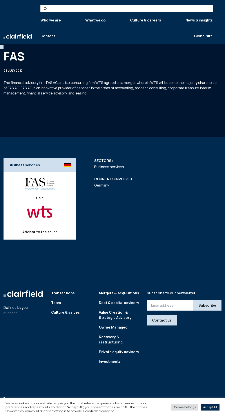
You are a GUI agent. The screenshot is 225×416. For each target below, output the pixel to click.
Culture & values (65, 312)
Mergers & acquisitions (119, 293)
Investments (110, 361)
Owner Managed (113, 327)
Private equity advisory (119, 351)
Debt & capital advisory (119, 302)
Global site (203, 36)
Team (56, 302)
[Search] (45, 8)
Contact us (162, 320)
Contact (47, 36)
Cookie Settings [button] (185, 407)
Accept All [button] (210, 407)
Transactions (63, 293)
